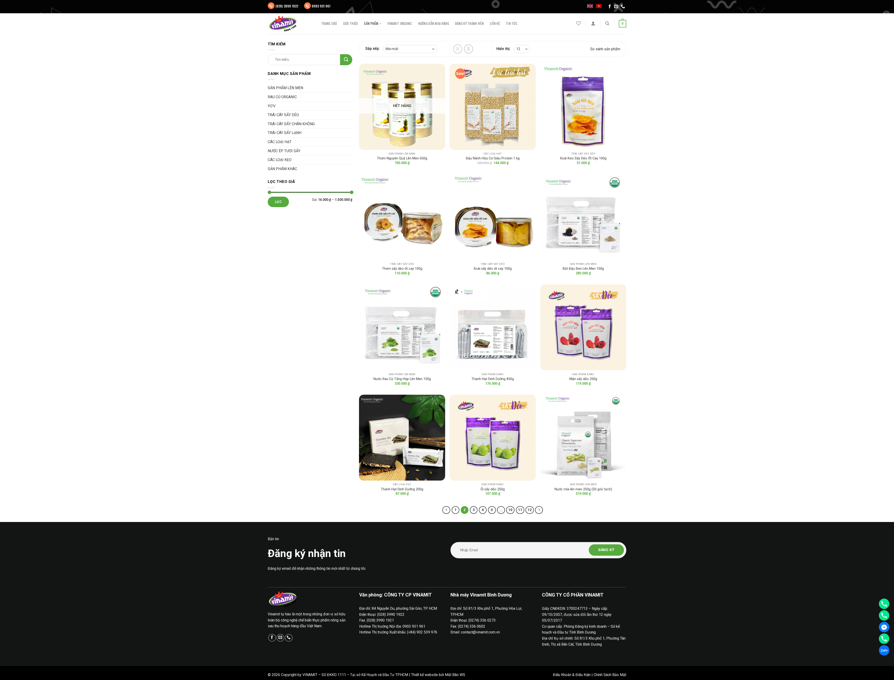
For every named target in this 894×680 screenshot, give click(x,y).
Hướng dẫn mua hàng (433, 23)
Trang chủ (329, 23)
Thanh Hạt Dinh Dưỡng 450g (492, 379)
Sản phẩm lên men (285, 88)
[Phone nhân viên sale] (884, 638)
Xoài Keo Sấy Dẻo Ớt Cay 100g (583, 158)
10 (510, 510)
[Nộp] (346, 59)
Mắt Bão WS (455, 675)
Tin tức (511, 23)
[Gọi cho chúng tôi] (623, 6)
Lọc (278, 202)
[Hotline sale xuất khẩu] (884, 615)
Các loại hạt (279, 142)
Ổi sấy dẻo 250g (493, 489)
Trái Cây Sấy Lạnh (284, 133)
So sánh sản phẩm (605, 49)
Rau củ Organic (282, 97)
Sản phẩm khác (282, 169)
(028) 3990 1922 (286, 5)
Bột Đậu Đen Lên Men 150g (583, 269)
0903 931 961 (321, 5)
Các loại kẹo (279, 160)
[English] (590, 5)
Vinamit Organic (399, 23)
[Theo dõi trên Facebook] (610, 6)
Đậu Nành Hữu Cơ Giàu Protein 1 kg (493, 158)
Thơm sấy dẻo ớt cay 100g (402, 269)
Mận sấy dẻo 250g (583, 379)
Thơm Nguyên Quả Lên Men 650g (402, 158)
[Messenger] (884, 627)
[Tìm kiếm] (607, 23)
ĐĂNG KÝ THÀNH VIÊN (469, 23)
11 (520, 510)
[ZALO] (884, 650)
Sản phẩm (371, 23)
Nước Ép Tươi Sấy (284, 151)
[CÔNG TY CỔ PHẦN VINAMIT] (291, 23)
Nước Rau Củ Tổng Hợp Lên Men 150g (402, 379)
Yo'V (271, 106)
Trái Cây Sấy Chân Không (291, 124)
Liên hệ (495, 23)
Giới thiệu (350, 23)
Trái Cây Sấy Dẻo (283, 115)
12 (530, 510)
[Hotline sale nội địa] (884, 604)
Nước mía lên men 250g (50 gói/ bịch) (583, 489)
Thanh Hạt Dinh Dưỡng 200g (402, 489)
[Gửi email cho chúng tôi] (616, 6)
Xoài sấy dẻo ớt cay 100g (493, 269)
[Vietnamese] (599, 5)
